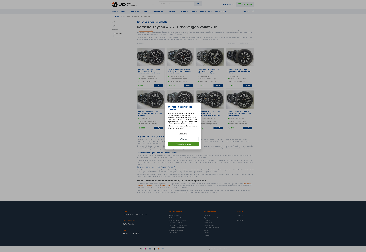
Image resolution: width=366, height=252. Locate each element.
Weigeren (183, 139)
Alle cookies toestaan (183, 144)
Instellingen (183, 134)
